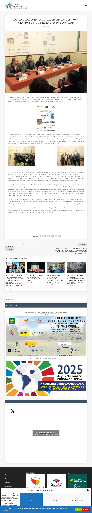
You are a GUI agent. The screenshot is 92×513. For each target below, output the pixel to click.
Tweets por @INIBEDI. (46, 433)
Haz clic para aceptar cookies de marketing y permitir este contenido (46, 433)
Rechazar (86, 509)
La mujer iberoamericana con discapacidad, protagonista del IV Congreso (35, 278)
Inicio (6, 478)
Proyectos (8, 487)
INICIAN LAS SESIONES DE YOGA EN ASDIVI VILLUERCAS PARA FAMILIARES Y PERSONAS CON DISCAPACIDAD (55, 279)
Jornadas (7, 482)
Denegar (55, 501)
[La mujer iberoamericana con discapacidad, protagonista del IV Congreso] (36, 267)
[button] (88, 490)
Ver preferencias (78, 501)
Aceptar (31, 501)
